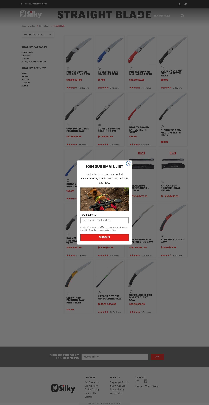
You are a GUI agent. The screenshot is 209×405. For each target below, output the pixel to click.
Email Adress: (88, 215)
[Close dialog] (129, 163)
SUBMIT (104, 237)
